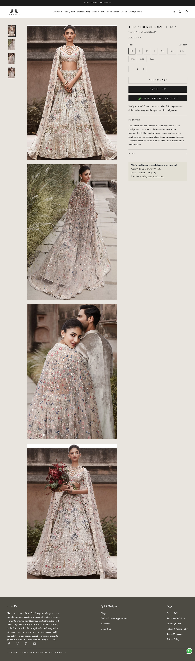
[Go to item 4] (12, 73)
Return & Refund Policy (177, 628)
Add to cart (158, 80)
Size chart (183, 44)
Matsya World (20, 653)
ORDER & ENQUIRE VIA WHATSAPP (160, 98)
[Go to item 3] (12, 59)
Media (124, 11)
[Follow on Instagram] (17, 644)
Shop (103, 613)
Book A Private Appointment (105, 11)
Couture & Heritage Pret (64, 11)
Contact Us (106, 628)
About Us (105, 623)
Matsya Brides (135, 11)
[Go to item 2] (12, 45)
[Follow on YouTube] (35, 644)
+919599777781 (154, 168)
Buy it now (158, 89)
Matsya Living (83, 11)
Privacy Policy (173, 613)
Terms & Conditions (176, 618)
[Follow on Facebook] (9, 644)
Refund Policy (173, 639)
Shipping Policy (174, 623)
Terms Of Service (175, 634)
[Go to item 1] (12, 31)
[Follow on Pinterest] (26, 644)
